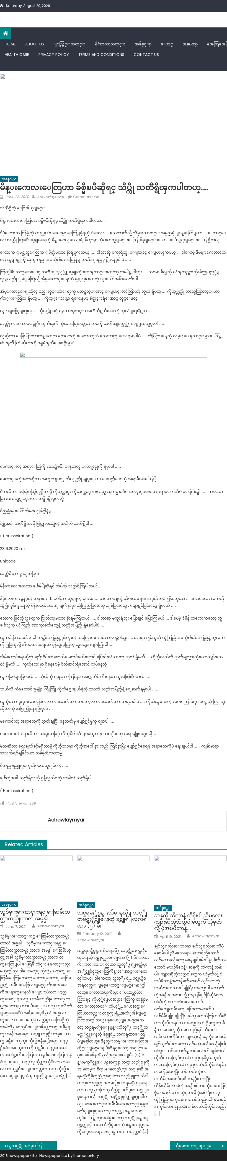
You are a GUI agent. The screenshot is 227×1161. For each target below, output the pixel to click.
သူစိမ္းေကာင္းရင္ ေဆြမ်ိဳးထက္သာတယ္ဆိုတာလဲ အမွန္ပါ (35, 915)
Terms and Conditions (101, 54)
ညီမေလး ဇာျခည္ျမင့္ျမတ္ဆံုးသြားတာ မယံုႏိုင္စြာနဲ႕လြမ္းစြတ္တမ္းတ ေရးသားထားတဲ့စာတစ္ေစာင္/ (200, 1146)
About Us (34, 44)
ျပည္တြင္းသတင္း (69, 44)
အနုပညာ (190, 44)
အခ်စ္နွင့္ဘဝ (143, 44)
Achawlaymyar (50, 196)
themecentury (86, 1155)
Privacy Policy (53, 54)
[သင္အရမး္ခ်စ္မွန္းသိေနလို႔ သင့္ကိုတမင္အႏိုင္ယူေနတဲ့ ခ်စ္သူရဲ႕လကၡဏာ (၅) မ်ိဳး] (113, 877)
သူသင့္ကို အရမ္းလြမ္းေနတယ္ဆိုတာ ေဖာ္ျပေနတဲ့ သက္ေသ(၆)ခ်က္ (32, 1146)
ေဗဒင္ (167, 44)
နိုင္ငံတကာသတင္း (110, 44)
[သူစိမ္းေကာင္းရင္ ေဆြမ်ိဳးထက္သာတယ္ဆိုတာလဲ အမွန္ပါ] (36, 877)
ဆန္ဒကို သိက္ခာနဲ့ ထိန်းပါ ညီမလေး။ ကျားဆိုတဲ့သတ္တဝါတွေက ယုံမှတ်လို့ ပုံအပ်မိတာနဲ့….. (189, 922)
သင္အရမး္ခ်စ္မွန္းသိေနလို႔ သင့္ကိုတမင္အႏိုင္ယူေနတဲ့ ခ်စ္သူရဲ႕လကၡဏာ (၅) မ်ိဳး (112, 919)
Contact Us (146, 54)
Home (10, 44)
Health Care (17, 54)
